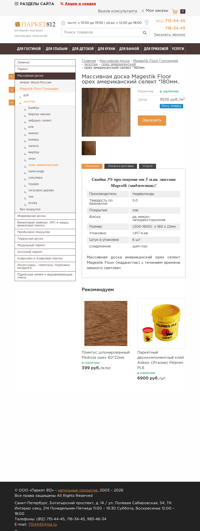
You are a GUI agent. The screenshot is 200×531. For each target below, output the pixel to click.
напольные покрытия (78, 490)
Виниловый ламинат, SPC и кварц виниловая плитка (43, 224)
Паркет (22, 69)
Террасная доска (30, 238)
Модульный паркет (31, 245)
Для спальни (57, 49)
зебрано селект (40, 120)
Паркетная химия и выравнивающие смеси (44, 276)
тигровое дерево (41, 190)
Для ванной (129, 49)
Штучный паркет (29, 252)
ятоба (32, 203)
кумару (33, 139)
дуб (26, 95)
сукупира (35, 177)
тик (30, 196)
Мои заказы (157, 10)
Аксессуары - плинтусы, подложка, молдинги (43, 266)
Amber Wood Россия (35, 82)
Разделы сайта (37, 4)
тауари (33, 184)
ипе (31, 127)
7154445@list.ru (42, 524)
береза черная (39, 114)
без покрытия (30, 209)
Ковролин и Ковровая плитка (39, 258)
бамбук (33, 108)
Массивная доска (30, 75)
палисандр (36, 171)
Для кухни (106, 49)
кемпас (33, 133)
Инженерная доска (31, 216)
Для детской (83, 49)
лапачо (33, 146)
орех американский (43, 165)
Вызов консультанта (117, 11)
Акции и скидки (80, 3)
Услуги (178, 49)
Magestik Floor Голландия (39, 89)
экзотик (29, 101)
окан (31, 158)
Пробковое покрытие (33, 232)
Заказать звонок (169, 34)
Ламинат (23, 62)
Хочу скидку (171, 106)
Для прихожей (156, 49)
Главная (89, 61)
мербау (33, 152)
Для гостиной (29, 49)
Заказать (151, 120)
